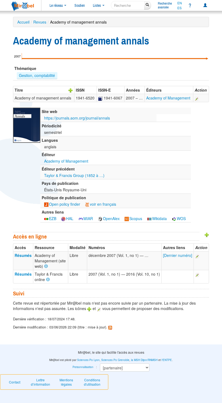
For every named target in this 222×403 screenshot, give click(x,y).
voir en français (103, 204)
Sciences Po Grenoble (115, 360)
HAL (69, 218)
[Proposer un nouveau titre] (70, 90)
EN (179, 3)
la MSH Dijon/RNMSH (144, 360)
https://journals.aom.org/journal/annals (77, 118)
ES (179, 8)
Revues (39, 22)
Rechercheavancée (165, 5)
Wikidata (159, 218)
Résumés (23, 255)
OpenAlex (111, 218)
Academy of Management (168, 98)
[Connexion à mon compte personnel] (205, 5)
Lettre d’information (40, 382)
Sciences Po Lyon (88, 360)
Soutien (79, 5)
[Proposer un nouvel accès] (207, 234)
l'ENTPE (167, 360)
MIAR (88, 218)
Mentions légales (66, 382)
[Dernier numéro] (177, 255)
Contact (14, 382)
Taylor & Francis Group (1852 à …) (74, 175)
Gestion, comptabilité (37, 75)
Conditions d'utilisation (92, 382)
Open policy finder (64, 204)
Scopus (135, 218)
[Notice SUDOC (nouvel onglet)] (100, 98)
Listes (97, 5)
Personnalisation (83, 367)
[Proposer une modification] (197, 98)
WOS (181, 218)
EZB (52, 218)
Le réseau (57, 5)
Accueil (23, 22)
